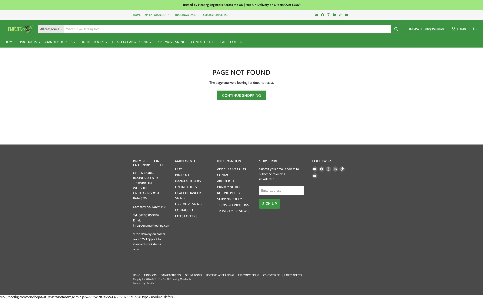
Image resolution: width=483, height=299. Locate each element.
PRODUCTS (29, 42)
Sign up (269, 203)
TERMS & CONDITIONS (233, 205)
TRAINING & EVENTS (187, 15)
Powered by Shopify (143, 282)
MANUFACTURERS (59, 42)
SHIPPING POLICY (229, 199)
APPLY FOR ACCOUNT (158, 15)
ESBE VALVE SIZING (171, 42)
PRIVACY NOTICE (229, 187)
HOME (137, 15)
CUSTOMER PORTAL (215, 15)
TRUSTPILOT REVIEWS (232, 211)
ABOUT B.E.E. (226, 181)
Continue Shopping (241, 95)
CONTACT (224, 175)
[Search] (396, 29)
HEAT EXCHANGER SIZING (131, 42)
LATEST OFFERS (232, 42)
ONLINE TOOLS (93, 42)
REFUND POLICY (228, 193)
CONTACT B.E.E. (203, 42)
